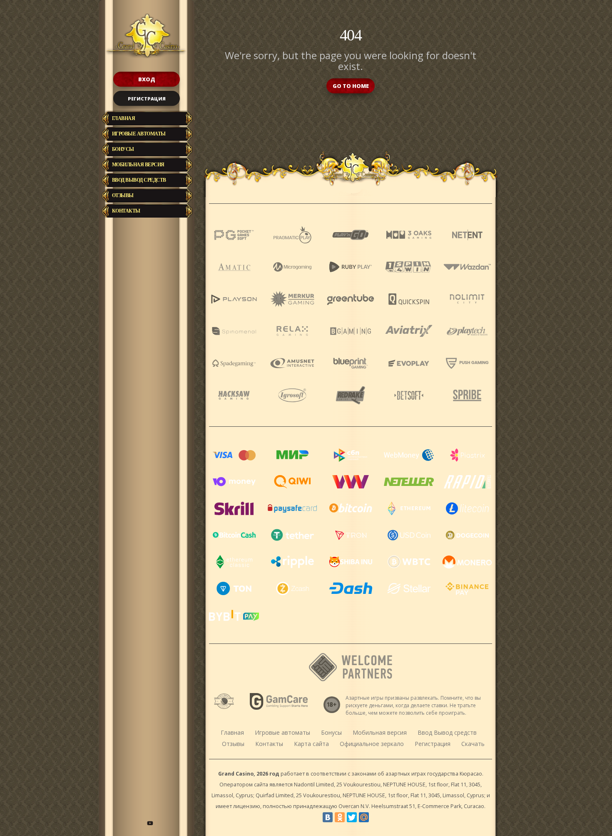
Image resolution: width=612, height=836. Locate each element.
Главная (123, 118)
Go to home (351, 86)
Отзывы (123, 195)
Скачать (473, 744)
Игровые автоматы (139, 134)
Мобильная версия (138, 165)
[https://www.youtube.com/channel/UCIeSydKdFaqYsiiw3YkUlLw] (150, 823)
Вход (146, 79)
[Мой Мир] (364, 817)
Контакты (126, 211)
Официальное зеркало (372, 744)
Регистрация (147, 98)
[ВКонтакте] (328, 817)
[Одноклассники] (340, 817)
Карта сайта (311, 744)
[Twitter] (352, 817)
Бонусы (123, 149)
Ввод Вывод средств (139, 180)
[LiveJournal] (376, 817)
